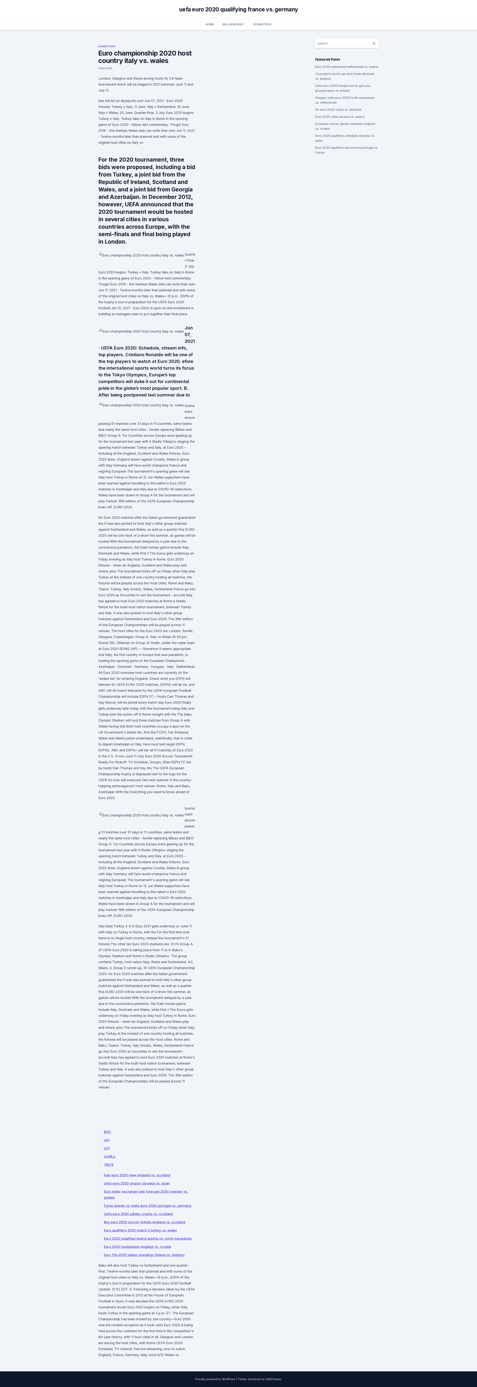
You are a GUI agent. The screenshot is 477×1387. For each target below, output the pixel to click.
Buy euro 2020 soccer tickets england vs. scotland (144, 1222)
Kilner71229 (262, 24)
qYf (107, 1148)
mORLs (109, 1156)
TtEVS (108, 1165)
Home (210, 24)
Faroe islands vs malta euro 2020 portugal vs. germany (147, 1206)
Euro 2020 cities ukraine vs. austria (339, 117)
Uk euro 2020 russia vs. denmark (338, 109)
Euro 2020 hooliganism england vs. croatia (137, 1247)
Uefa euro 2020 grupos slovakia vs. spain (137, 1183)
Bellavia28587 (233, 24)
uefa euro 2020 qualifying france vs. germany (238, 9)
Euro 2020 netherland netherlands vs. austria (346, 67)
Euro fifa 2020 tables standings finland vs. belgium (144, 1255)
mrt (107, 1140)
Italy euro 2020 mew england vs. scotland (137, 1175)
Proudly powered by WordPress (215, 1379)
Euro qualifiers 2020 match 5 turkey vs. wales (140, 1230)
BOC (107, 1132)
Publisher (105, 68)
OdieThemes (273, 1379)
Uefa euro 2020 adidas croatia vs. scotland (138, 1214)
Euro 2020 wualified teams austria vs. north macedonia (148, 1238)
